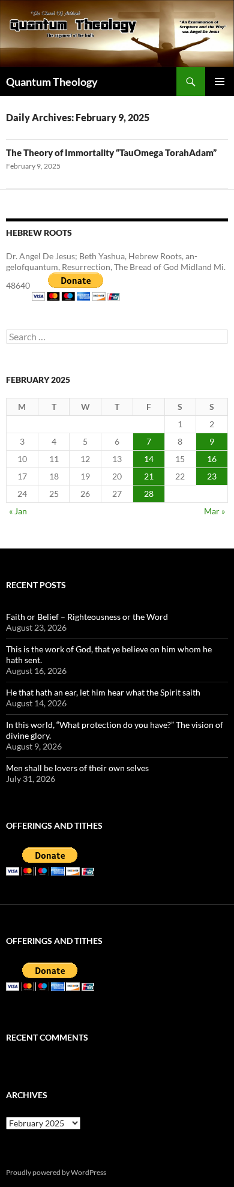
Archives (26, 1095)
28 (149, 493)
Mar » (214, 511)
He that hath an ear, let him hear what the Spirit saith (103, 692)
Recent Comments (47, 1037)
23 (212, 476)
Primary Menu (219, 81)
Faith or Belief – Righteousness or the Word (87, 617)
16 (212, 459)
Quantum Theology (52, 81)
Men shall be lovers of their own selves (77, 768)
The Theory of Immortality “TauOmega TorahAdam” (111, 152)
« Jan (18, 511)
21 (149, 476)
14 (149, 459)
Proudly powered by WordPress (56, 1172)
